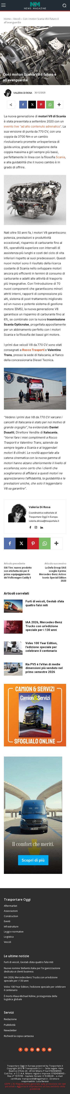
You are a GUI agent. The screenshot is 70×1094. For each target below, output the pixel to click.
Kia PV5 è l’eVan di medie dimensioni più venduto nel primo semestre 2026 (44, 668)
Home (7, 19)
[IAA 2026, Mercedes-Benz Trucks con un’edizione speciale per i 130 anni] (13, 627)
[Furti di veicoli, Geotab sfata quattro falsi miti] (13, 606)
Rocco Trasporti (33, 350)
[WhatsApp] (50, 105)
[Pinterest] (41, 105)
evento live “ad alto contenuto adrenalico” (32, 126)
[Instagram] (35, 526)
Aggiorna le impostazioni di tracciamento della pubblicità (41, 1087)
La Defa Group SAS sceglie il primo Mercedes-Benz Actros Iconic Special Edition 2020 (52, 574)
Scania (60, 157)
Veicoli (16, 19)
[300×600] (33, 877)
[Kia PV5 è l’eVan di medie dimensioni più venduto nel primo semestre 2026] (13, 669)
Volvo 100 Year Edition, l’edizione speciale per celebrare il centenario (41, 647)
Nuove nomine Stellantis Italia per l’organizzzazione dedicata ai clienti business (32, 970)
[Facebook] (23, 105)
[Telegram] (38, 1050)
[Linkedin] (41, 526)
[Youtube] (50, 1050)
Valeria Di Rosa (22, 92)
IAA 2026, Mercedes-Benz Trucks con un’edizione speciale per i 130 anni (43, 626)
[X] (32, 105)
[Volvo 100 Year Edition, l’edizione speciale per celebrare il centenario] (13, 648)
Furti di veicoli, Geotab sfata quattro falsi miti (28, 962)
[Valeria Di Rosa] (8, 93)
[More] (59, 105)
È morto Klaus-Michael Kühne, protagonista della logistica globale (30, 997)
